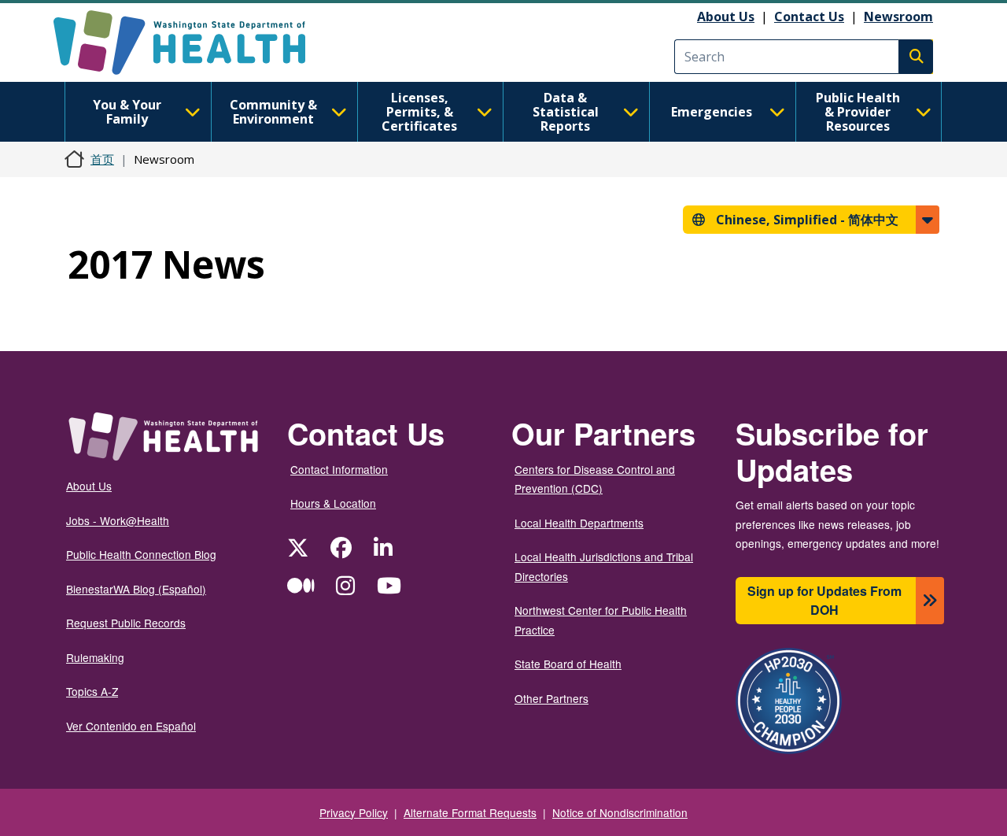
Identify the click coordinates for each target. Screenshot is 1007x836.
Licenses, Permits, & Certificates (419, 112)
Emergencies (711, 111)
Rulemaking (95, 657)
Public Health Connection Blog (141, 554)
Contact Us (809, 16)
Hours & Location (333, 503)
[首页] (193, 42)
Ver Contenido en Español (131, 726)
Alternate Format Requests (470, 812)
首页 (102, 159)
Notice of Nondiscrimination (620, 812)
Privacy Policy (353, 812)
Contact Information (339, 469)
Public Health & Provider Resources (858, 112)
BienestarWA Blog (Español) (136, 589)
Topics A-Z (92, 691)
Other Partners (551, 698)
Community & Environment (273, 112)
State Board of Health (568, 663)
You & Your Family (127, 112)
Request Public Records (126, 623)
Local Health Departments (579, 523)
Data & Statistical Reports (566, 112)
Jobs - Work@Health (117, 520)
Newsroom (898, 16)
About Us (725, 16)
